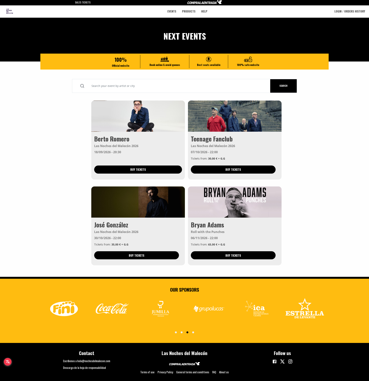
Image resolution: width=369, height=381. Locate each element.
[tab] (176, 332)
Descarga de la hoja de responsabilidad (84, 367)
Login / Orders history (349, 11)
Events (171, 11)
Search (283, 85)
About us (224, 372)
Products (188, 11)
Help (204, 11)
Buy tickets (138, 169)
